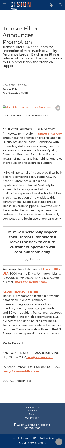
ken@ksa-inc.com (40, 357)
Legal (14, 438)
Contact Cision (32, 407)
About (32, 414)
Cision (37, 443)
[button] (32, 107)
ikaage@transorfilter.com (21, 371)
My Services (31, 417)
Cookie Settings (47, 438)
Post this (34, 259)
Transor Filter (49, 133)
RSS (34, 438)
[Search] (60, 5)
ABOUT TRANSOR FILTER (20, 291)
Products (32, 410)
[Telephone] (51, 5)
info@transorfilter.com (30, 282)
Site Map (24, 438)
